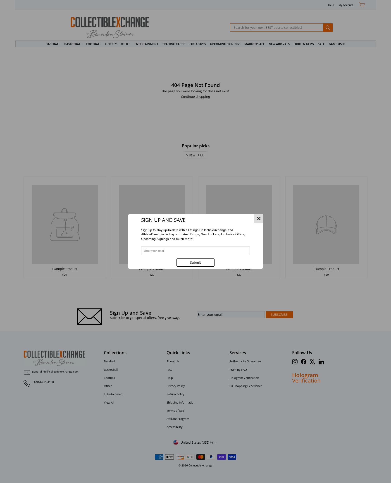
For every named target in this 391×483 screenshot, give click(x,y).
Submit (195, 262)
